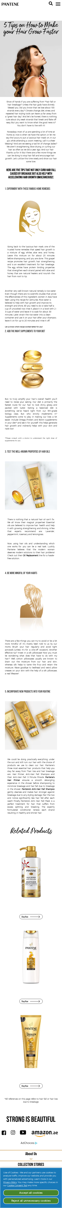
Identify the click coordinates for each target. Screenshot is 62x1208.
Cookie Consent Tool (17, 1185)
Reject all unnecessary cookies (31, 1200)
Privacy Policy (10, 1182)
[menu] (58, 4)
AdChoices (27, 1143)
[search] (51, 3)
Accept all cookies (31, 1192)
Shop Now (24, 916)
